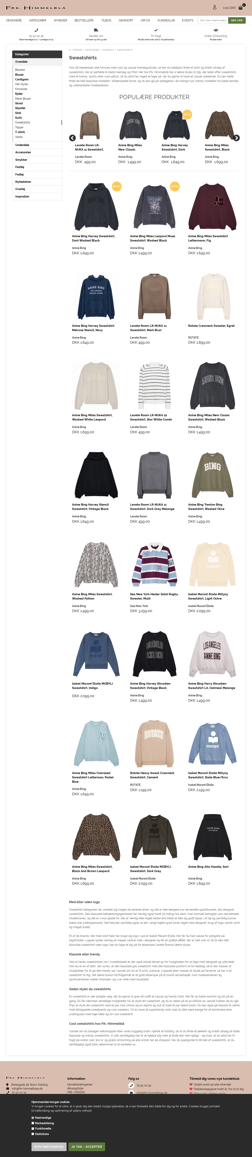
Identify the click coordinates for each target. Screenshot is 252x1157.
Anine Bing (79, 248)
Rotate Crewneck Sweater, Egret (211, 326)
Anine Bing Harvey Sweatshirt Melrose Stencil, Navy (93, 328)
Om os (145, 20)
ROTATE (193, 337)
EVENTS (187, 20)
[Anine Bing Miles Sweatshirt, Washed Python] (96, 565)
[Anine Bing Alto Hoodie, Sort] (212, 837)
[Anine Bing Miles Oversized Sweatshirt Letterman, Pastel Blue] (96, 743)
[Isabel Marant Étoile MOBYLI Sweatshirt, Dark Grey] (154, 837)
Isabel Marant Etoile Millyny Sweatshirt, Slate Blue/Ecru (208, 775)
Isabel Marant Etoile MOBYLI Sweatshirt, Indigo (92, 686)
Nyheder (60, 20)
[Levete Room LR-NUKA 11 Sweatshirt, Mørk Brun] (90, 125)
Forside (77, 50)
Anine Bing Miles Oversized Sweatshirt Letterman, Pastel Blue (93, 777)
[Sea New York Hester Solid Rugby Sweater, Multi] (154, 565)
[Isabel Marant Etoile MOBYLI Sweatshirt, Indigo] (96, 654)
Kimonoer (21, 89)
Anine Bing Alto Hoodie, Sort (208, 867)
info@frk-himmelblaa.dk (27, 1088)
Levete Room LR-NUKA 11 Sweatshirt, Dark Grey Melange (152, 507)
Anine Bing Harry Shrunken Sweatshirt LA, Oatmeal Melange (211, 686)
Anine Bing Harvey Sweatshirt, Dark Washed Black (175, 147)
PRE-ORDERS (76, 1092)
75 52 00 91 (18, 1092)
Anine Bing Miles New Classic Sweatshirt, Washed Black (132, 147)
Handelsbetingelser (80, 1084)
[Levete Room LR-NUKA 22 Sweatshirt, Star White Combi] (154, 386)
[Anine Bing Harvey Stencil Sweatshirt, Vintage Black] (96, 475)
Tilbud (106, 20)
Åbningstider (75, 1088)
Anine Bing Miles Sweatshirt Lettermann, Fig (208, 238)
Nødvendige (43, 1117)
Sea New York (139, 606)
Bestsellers (84, 20)
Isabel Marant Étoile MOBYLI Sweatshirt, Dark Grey (150, 869)
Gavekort (126, 20)
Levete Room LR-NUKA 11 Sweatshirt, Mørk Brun (89, 147)
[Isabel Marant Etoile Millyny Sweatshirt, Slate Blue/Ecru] (212, 743)
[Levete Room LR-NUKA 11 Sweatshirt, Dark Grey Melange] (154, 475)
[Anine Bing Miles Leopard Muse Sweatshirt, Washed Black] (154, 207)
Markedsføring (44, 1123)
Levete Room (138, 337)
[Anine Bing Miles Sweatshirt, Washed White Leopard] (96, 386)
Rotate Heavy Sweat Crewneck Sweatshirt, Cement (152, 775)
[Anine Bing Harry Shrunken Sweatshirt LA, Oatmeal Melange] (212, 654)
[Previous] (72, 138)
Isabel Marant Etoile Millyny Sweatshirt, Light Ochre (208, 596)
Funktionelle (43, 1128)
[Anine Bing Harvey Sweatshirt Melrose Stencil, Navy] (96, 296)
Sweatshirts (22, 122)
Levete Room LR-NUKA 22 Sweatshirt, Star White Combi (151, 417)
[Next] (236, 138)
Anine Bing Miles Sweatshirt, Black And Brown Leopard (219, 147)
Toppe (19, 127)
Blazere (20, 69)
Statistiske (42, 1134)
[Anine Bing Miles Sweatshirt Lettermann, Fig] (212, 207)
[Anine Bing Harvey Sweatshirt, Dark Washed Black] (176, 125)
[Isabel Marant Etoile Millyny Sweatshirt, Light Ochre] (212, 565)
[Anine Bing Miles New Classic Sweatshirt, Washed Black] (133, 125)
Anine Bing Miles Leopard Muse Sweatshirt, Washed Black (152, 238)
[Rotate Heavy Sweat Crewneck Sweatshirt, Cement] (154, 743)
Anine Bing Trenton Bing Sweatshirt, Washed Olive (206, 507)
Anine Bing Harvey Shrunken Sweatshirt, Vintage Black (150, 686)
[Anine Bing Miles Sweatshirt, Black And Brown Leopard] (219, 125)
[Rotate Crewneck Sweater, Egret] (212, 296)
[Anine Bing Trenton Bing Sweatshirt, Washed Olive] (212, 475)
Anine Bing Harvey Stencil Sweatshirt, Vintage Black (90, 507)
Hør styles (21, 84)
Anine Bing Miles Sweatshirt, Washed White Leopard (92, 417)
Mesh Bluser (23, 98)
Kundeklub (166, 20)
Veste (18, 137)
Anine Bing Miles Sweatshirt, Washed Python (92, 596)
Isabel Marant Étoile (201, 606)
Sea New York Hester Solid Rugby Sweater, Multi (154, 596)
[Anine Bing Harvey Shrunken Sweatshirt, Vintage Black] (154, 654)
